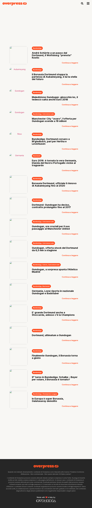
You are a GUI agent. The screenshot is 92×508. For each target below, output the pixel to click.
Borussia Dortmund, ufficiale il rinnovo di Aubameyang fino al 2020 (54, 184)
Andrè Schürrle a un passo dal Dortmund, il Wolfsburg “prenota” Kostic (52, 55)
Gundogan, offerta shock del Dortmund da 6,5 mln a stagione (55, 249)
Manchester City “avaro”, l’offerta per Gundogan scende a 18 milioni (54, 120)
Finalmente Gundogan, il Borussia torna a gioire (55, 356)
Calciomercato (48, 114)
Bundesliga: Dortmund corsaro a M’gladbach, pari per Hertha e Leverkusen (51, 141)
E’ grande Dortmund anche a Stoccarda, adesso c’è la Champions (53, 313)
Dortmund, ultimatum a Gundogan (51, 335)
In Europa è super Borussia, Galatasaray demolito (48, 399)
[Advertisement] (46, 25)
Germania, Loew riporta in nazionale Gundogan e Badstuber (53, 292)
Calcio (44, 265)
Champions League (49, 394)
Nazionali (36, 156)
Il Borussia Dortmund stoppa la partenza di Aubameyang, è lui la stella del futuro (54, 77)
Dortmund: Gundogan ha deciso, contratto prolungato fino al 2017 (51, 206)
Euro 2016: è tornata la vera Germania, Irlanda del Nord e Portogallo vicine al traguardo (54, 163)
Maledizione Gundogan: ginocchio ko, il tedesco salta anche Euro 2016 (55, 98)
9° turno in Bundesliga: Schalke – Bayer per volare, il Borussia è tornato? (55, 378)
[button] (82, 3)
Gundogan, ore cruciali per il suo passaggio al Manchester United (51, 227)
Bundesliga (37, 48)
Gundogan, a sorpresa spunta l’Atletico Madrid (55, 270)
